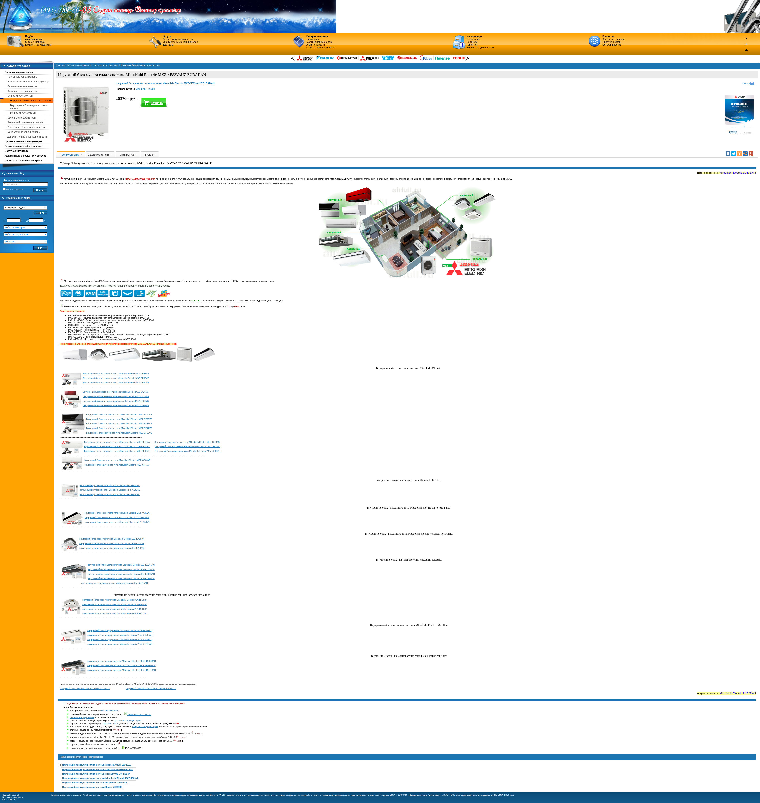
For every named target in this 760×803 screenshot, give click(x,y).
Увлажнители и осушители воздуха (25, 155)
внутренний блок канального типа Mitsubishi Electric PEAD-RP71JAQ (121, 670)
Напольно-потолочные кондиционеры (28, 81)
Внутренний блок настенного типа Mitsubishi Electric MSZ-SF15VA (117, 442)
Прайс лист (312, 39)
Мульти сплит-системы (20, 96)
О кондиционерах (35, 42)
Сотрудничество (611, 44)
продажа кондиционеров (343, 795)
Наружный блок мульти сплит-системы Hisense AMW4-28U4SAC (96, 765)
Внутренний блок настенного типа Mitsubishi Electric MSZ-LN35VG (116, 396)
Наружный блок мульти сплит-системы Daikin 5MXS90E (92, 787)
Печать (746, 83)
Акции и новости (315, 44)
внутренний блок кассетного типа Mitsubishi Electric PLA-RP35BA (114, 600)
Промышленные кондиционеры (23, 141)
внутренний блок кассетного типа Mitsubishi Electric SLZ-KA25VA (111, 539)
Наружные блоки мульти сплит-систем (31, 100)
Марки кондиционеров (319, 42)
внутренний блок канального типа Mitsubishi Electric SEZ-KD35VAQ (121, 569)
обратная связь (110, 723)
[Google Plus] (751, 153)
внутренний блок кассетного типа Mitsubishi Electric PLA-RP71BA (114, 613)
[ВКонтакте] (728, 153)
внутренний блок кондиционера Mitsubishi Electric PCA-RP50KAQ (119, 635)
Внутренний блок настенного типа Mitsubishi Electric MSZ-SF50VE (187, 451)
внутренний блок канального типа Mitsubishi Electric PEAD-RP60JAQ (121, 665)
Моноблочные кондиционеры (23, 132)
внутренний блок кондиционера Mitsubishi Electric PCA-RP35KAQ (119, 630)
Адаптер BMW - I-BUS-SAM (394, 795)
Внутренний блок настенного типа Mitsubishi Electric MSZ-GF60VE (117, 460)
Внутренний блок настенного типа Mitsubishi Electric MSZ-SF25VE (117, 446)
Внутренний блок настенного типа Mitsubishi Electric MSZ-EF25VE (119, 419)
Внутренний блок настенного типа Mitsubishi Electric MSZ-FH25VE (116, 373)
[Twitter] (733, 153)
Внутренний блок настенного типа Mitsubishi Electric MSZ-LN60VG (116, 405)
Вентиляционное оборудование (23, 146)
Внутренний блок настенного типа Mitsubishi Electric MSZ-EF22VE (119, 414)
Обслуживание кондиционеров (180, 42)
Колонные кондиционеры (21, 117)
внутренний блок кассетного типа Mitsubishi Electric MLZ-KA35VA (117, 517)
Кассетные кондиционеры (22, 86)
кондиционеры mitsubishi (298, 795)
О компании (473, 39)
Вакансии (472, 42)
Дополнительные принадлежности (27, 136)
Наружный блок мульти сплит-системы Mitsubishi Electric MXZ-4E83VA (100, 778)
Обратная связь (611, 42)
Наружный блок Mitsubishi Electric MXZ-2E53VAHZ (85, 688)
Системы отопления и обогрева (23, 160)
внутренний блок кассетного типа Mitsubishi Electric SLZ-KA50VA (111, 548)
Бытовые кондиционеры (19, 72)
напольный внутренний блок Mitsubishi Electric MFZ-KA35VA (110, 490)
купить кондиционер (114, 795)
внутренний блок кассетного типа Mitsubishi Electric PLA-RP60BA (114, 609)
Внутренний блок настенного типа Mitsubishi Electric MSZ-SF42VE (117, 451)
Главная (60, 65)
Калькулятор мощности (38, 44)
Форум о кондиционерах (480, 47)
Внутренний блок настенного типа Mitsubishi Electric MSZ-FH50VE (116, 382)
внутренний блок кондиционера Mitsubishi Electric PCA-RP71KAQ (119, 644)
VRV (219, 795)
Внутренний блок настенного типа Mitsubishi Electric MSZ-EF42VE (119, 428)
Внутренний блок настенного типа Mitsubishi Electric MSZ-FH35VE (116, 378)
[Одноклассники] (739, 153)
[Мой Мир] (745, 153)
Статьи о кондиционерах (320, 47)
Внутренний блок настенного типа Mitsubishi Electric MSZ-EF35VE (119, 424)
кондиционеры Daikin (205, 795)
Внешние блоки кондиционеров (25, 122)
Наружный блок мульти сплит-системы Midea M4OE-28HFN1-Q (96, 774)
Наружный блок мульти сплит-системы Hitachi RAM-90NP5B (94, 782)
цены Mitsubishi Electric (139, 714)
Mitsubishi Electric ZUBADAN (738, 172)
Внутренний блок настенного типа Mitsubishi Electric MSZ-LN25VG (116, 392)
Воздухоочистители (16, 151)
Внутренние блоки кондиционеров (26, 127)
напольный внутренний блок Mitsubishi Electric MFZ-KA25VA (110, 485)
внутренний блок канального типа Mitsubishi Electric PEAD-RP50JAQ (121, 661)
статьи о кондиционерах (82, 717)
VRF (224, 795)
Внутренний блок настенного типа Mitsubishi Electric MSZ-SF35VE (187, 446)
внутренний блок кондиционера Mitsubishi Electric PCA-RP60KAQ (119, 639)
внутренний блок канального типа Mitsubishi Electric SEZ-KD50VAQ (121, 574)
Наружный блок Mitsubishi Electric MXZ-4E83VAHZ (151, 688)
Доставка (168, 44)
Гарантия (472, 44)
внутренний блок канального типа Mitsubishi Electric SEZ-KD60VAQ (121, 578)
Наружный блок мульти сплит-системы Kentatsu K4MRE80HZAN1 (97, 769)
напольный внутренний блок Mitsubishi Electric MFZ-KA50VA (110, 494)
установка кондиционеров (128, 720)
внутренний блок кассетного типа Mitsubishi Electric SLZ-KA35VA (111, 543)
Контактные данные (613, 39)
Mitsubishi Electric (145, 89)
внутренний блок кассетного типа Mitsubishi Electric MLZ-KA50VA (117, 522)
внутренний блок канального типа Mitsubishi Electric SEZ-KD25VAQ (121, 565)
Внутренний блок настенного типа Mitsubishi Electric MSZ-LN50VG (116, 401)
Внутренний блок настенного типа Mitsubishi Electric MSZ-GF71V (116, 465)
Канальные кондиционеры (22, 91)
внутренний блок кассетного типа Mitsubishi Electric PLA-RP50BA (114, 604)
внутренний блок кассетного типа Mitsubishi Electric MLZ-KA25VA (117, 513)
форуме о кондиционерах (145, 726)
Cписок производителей (16, 213)
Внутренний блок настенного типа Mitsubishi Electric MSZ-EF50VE (119, 433)
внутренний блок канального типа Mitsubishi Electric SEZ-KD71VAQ (114, 583)
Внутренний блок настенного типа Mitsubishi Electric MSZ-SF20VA (187, 442)
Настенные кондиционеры (22, 77)
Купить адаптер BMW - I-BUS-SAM (444, 795)
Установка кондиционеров (178, 39)
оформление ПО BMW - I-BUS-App (497, 795)
